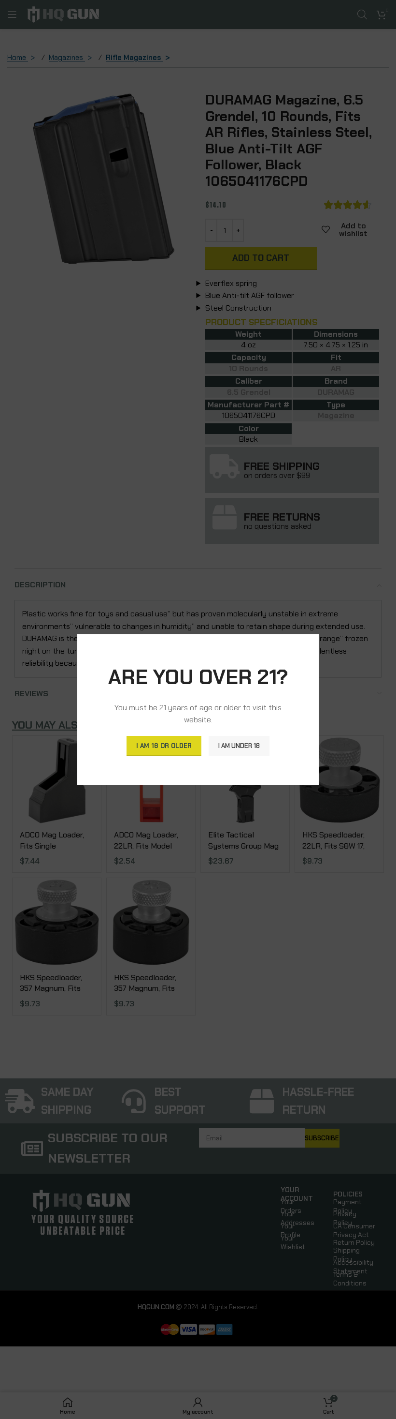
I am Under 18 (239, 746)
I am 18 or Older (164, 746)
